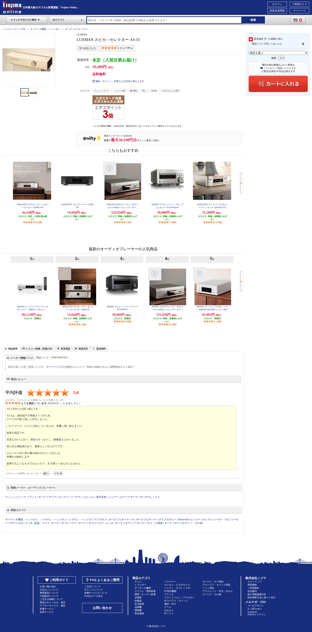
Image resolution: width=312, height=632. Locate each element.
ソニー (18, 497)
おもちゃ (169, 610)
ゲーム (167, 607)
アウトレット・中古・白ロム (217, 591)
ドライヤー (170, 581)
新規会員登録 (277, 10)
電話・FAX (170, 604)
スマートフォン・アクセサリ (179, 597)
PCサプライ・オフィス (176, 600)
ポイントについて (93, 589)
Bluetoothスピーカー (189, 519)
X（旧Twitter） (255, 608)
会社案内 (252, 591)
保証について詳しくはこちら (267, 43)
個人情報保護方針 (256, 594)
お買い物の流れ (48, 586)
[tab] (11, 348)
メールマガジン (255, 605)
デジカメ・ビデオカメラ (177, 584)
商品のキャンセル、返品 (52, 602)
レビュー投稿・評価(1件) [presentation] (39, 348)
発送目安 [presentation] (83, 348)
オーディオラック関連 (150, 523)
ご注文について (92, 586)
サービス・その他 (211, 594)
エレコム (89, 497)
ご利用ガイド (299, 4)
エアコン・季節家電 (145, 591)
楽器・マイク (42, 523)
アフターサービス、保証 (52, 605)
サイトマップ (254, 581)
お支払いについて (49, 589)
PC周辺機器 (170, 591)
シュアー (113, 497)
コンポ (109, 523)
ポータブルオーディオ (121, 519)
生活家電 (139, 604)
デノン (9, 497)
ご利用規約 (253, 588)
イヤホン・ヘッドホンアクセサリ (88, 519)
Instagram (252, 611)
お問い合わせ (102, 608)
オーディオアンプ (125, 523)
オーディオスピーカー (91, 523)
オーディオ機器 (143, 588)
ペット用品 (208, 588)
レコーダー (140, 584)
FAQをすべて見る (93, 596)
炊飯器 (138, 600)
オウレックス (152, 497)
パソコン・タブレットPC (177, 588)
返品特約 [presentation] (101, 348)
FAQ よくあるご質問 (104, 580)
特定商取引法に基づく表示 (261, 597)
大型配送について (49, 596)
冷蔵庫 (138, 597)
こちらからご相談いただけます (279, 68)
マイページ (299, 10)
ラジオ (29, 523)
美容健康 (139, 613)
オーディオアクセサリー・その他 (183, 523)
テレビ (138, 581)
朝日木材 (101, 497)
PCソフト (169, 613)
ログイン (277, 4)
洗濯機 (138, 607)
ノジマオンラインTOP (13, 29)
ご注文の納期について (51, 599)
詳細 (155, 140)
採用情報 (252, 584)
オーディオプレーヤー (76, 29)
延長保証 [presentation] (65, 348)
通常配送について (49, 593)
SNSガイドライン (256, 614)
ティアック (30, 497)
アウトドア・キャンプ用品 (216, 584)
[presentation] (11, 348)
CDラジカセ (16, 523)
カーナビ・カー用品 (212, 581)
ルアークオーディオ (131, 497)
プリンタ (169, 594)
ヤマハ (79, 497)
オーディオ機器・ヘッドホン (45, 29)
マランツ (68, 497)
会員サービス (47, 612)
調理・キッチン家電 (145, 594)
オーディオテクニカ (49, 497)
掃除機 (138, 610)
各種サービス (47, 608)
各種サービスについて (96, 593)
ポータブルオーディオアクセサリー (156, 519)
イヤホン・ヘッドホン (54, 519)
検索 (253, 19)
